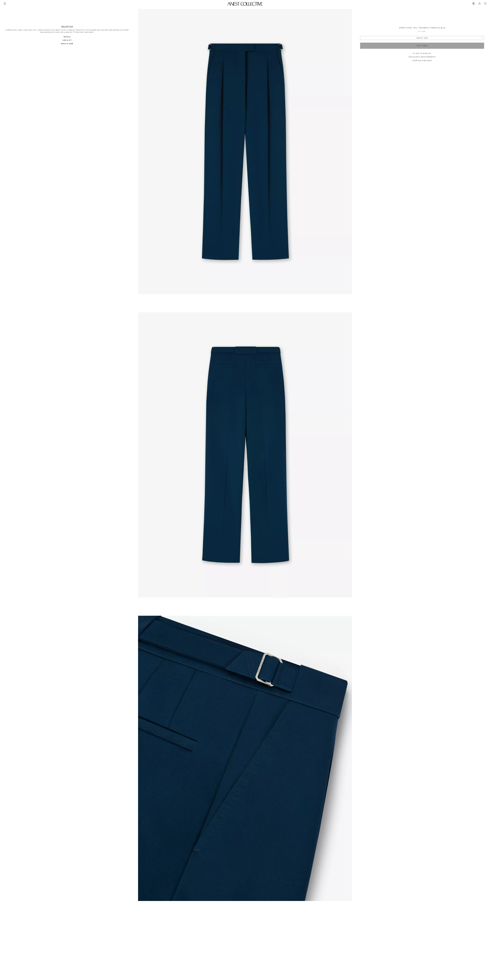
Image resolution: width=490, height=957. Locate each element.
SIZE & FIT (67, 40)
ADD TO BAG (422, 46)
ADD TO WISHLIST (423, 53)
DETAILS (67, 37)
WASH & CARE (67, 44)
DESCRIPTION (67, 27)
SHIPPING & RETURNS (422, 61)
